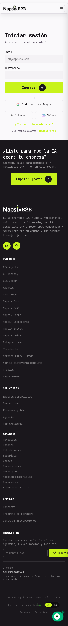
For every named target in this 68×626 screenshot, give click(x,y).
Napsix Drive (12, 335)
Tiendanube (10, 349)
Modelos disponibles (17, 477)
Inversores (10, 482)
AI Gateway (10, 274)
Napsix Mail (11, 308)
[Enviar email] (7, 246)
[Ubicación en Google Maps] (16, 246)
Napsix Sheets (13, 328)
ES (48, 604)
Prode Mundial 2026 (16, 487)
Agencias (9, 417)
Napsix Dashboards (16, 322)
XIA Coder (10, 281)
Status (7, 461)
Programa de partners (18, 514)
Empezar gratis (29, 179)
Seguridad (10, 455)
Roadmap (8, 445)
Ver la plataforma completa (22, 363)
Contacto (9, 507)
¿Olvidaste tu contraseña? (34, 124)
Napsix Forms (12, 315)
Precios (8, 369)
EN (55, 604)
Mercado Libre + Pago (18, 356)
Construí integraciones (19, 520)
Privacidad (41, 612)
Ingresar (29, 88)
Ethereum (21, 115)
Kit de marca (12, 450)
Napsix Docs (11, 301)
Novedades (10, 439)
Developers (10, 471)
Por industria (13, 424)
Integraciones (13, 342)
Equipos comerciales (17, 396)
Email (8, 52)
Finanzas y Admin (15, 410)
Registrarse (47, 131)
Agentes (8, 287)
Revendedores (12, 466)
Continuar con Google (36, 104)
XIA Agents (10, 267)
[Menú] (61, 8)
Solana (51, 115)
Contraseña (12, 68)
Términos (25, 612)
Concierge (10, 294)
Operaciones (11, 403)
